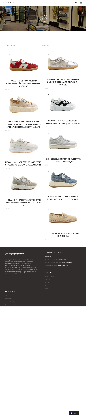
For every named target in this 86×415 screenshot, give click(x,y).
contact (7, 295)
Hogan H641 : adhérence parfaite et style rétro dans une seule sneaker (23, 164)
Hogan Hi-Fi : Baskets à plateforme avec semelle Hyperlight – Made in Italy (23, 203)
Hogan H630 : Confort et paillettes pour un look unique (63, 161)
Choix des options (9, 55)
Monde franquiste (49, 276)
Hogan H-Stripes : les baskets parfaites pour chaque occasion (63, 122)
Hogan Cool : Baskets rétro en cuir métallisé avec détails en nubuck (63, 82)
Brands (46, 285)
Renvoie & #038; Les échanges (14, 302)
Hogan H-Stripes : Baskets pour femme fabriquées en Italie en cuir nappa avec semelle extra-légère (23, 124)
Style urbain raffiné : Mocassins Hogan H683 (62, 235)
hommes (47, 279)
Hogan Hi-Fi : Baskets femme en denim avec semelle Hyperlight (62, 198)
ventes (46, 289)
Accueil (35, 21)
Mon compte (8, 299)
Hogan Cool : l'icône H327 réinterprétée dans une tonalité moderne (23, 84)
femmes (47, 282)
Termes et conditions (11, 305)
